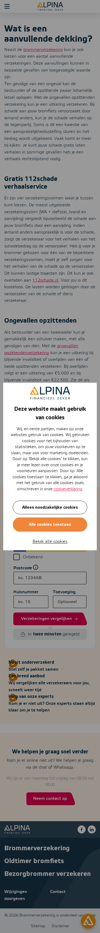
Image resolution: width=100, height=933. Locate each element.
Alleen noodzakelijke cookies (50, 507)
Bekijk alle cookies (50, 541)
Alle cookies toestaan (50, 524)
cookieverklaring (68, 489)
